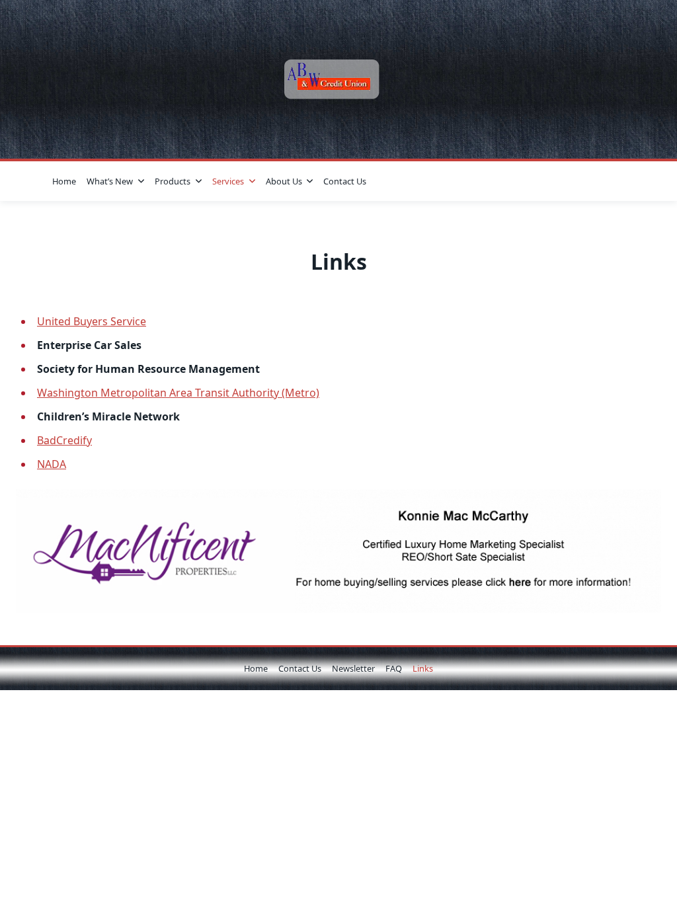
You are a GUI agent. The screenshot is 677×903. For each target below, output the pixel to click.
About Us (284, 181)
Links (423, 668)
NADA (51, 464)
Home (64, 181)
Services (228, 181)
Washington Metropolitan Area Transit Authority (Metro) (178, 392)
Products (172, 181)
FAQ (393, 668)
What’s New (110, 181)
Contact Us (344, 181)
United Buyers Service (91, 321)
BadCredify (64, 440)
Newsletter (353, 668)
